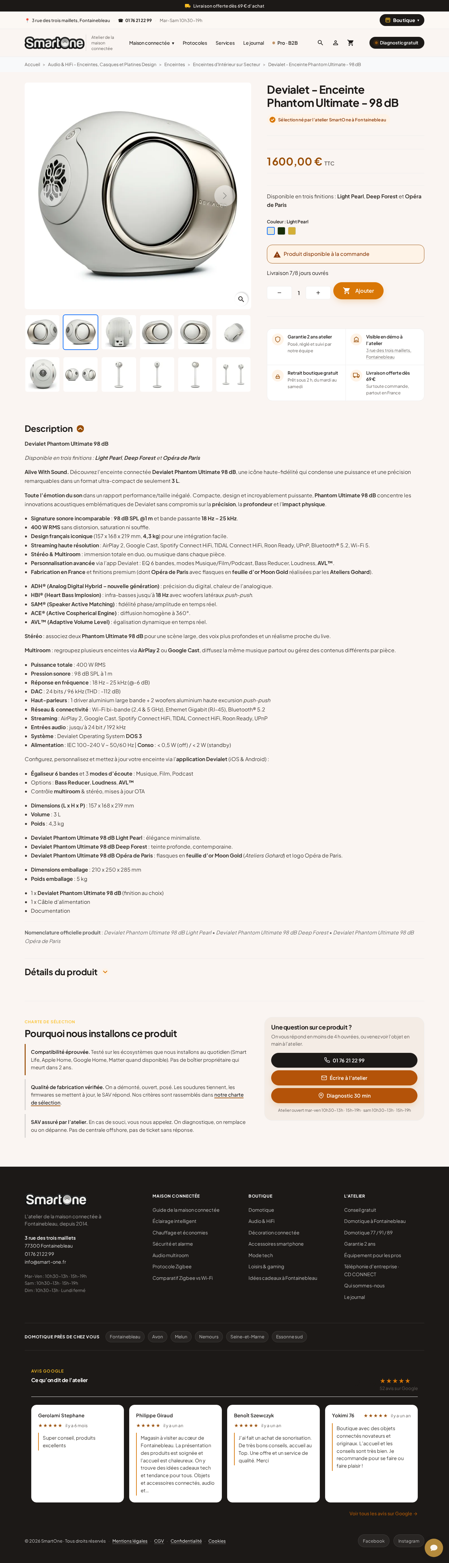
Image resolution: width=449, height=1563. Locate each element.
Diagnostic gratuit (399, 42)
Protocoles (195, 43)
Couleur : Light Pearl (287, 221)
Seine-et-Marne (247, 1336)
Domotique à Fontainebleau (375, 1221)
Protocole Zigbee (172, 1266)
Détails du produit (61, 972)
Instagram (408, 1541)
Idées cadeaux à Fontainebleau (282, 1278)
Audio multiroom (171, 1255)
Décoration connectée (273, 1232)
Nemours (209, 1336)
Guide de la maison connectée (186, 1210)
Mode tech (260, 1255)
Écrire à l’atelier (348, 1078)
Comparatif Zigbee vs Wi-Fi (183, 1278)
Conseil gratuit (360, 1210)
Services (225, 43)
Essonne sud (289, 1336)
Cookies (217, 1541)
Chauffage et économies (180, 1232)
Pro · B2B (287, 43)
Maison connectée (151, 43)
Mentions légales (130, 1541)
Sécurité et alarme (173, 1244)
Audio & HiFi (261, 1221)
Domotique (261, 1210)
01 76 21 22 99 (349, 1060)
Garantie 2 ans (359, 1244)
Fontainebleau (125, 1336)
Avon (157, 1336)
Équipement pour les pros (372, 1255)
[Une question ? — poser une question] (434, 1548)
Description (49, 428)
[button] (320, 43)
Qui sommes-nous (364, 1285)
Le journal (253, 43)
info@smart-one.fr (45, 1262)
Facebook (374, 1541)
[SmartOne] (54, 43)
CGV (159, 1541)
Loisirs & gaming (266, 1266)
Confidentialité (186, 1541)
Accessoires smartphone (276, 1244)
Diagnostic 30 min (349, 1095)
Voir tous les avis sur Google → (383, 1513)
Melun (181, 1336)
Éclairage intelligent (175, 1221)
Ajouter (358, 291)
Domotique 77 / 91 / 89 (368, 1232)
